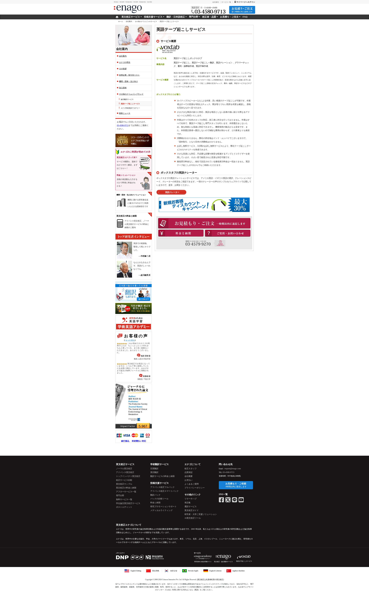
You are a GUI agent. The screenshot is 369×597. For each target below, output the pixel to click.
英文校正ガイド (191, 510)
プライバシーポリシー (194, 488)
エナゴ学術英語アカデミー (130, 108)
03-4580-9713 (122, 125)
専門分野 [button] (193, 17)
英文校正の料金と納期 (126, 216)
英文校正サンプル (124, 484)
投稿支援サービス (153, 17)
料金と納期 (155, 503)
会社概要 (188, 476)
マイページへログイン (245, 2)
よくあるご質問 (191, 484)
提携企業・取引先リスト (129, 75)
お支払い (188, 480)
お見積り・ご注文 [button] (229, 17)
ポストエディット (124, 507)
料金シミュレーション (126, 175)
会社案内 (129, 21)
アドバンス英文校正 (125, 472)
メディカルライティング (161, 510)
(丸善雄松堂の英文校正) (214, 580)
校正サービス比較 (124, 480)
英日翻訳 (154, 472)
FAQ (245, 17)
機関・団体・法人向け (128, 81)
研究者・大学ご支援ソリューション (200, 514)
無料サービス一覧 (124, 499)
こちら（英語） (194, 590)
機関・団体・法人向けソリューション (131, 195)
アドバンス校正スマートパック (164, 491)
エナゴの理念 (124, 62)
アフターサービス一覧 (126, 492)
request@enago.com (232, 469)
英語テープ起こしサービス (130, 104)
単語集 (187, 503)
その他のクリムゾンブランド (131, 94)
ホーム (120, 21)
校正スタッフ (190, 469)
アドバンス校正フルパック (162, 487)
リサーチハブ (190, 499)
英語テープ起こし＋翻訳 (203, 63)
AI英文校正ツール (192, 518)
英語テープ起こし (182, 63)
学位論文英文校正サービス (128, 503)
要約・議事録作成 (186, 66)
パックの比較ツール (159, 499)
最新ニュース (124, 113)
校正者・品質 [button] (209, 17)
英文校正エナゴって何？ (127, 157)
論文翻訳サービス (127, 99)
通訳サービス (190, 506)
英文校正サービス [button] (131, 17)
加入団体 (123, 88)
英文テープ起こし (197, 123)
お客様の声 (136, 336)
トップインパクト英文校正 (128, 476)
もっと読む (130, 340)
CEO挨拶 (123, 69)
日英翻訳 (154, 469)
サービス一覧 (226, 2)
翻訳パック (155, 495)
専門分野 (120, 495)
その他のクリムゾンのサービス (146, 21)
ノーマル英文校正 (124, 469)
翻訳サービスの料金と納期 (162, 476)
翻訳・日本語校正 (175, 17)
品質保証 (188, 472)
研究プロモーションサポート (163, 506)
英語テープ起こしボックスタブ (188, 58)
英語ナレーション (224, 63)
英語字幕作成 (202, 66)
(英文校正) (201, 580)
